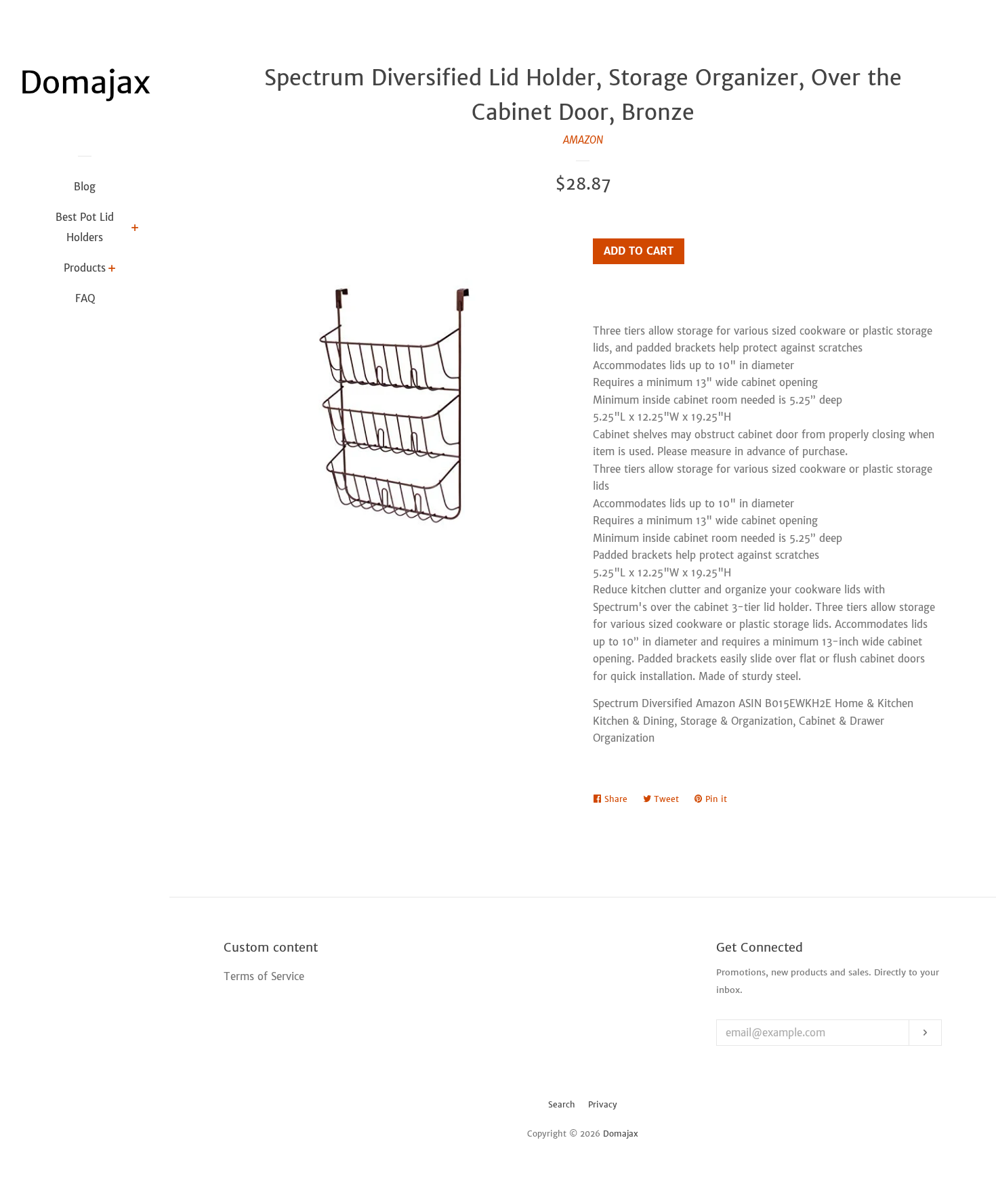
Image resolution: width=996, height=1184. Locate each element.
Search (561, 1104)
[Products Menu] (112, 269)
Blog (85, 186)
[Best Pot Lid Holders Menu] (135, 229)
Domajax (620, 1133)
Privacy (602, 1104)
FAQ (85, 298)
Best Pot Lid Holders (85, 227)
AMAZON (583, 139)
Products (85, 267)
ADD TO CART (638, 251)
